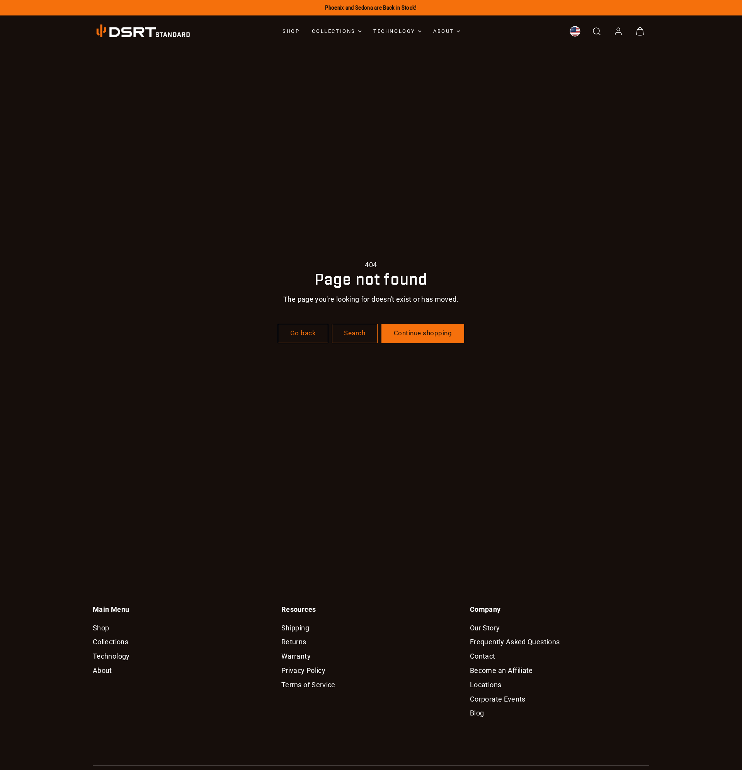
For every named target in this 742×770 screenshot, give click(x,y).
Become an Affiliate (501, 670)
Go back (303, 333)
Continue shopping (423, 333)
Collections (334, 31)
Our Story (485, 628)
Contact (482, 656)
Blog (477, 713)
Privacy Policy (303, 670)
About (443, 31)
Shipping (295, 628)
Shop (291, 31)
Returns (293, 642)
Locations (485, 685)
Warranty (296, 656)
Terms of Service (308, 685)
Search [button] (354, 333)
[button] (596, 31)
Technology (394, 31)
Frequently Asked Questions (515, 642)
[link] (575, 31)
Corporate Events (498, 699)
